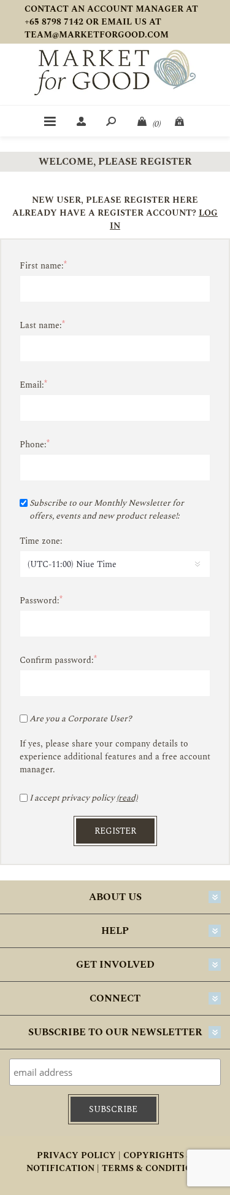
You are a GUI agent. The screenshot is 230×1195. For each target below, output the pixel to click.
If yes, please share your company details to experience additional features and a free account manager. (115, 756)
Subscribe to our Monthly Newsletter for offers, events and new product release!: (106, 509)
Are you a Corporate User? (80, 718)
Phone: (33, 444)
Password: (39, 600)
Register (115, 831)
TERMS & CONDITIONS (153, 1168)
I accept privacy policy (72, 797)
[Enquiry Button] (180, 121)
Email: (32, 384)
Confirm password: (57, 660)
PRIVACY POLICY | (79, 1155)
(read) (127, 797)
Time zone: (41, 541)
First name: (42, 265)
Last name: (41, 325)
